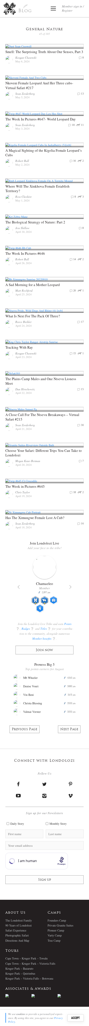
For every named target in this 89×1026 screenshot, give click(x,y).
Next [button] (70, 587)
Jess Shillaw (22, 228)
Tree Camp (54, 940)
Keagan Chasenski (25, 57)
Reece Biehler (23, 322)
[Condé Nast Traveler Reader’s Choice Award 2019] (18, 995)
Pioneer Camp (56, 930)
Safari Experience (15, 930)
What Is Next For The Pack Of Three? (33, 316)
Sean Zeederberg (25, 94)
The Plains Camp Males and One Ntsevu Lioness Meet (40, 381)
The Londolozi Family (18, 920)
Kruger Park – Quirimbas (20, 973)
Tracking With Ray (19, 347)
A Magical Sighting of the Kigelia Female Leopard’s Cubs (43, 152)
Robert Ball (22, 161)
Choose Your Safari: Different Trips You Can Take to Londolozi (43, 452)
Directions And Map (17, 940)
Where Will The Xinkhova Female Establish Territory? (37, 188)
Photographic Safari (17, 935)
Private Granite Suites (60, 925)
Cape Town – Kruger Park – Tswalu (26, 958)
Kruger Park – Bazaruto (19, 968)
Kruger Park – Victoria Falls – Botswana (29, 978)
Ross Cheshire (23, 197)
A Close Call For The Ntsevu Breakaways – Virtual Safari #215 (42, 417)
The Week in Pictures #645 (25, 486)
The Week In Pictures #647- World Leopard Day (40, 119)
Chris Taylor (22, 492)
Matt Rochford (23, 290)
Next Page (69, 729)
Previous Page (24, 729)
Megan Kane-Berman (27, 461)
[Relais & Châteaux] (71, 995)
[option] (44, 585)
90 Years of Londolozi (18, 925)
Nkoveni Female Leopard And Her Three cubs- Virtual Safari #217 (39, 85)
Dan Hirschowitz (25, 389)
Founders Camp (57, 920)
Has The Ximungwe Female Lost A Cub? (34, 517)
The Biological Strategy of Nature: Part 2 (35, 222)
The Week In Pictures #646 (25, 253)
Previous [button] (19, 587)
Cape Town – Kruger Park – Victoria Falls (30, 963)
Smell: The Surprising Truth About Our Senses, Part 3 (44, 51)
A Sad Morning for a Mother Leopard (32, 284)
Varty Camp (55, 935)
